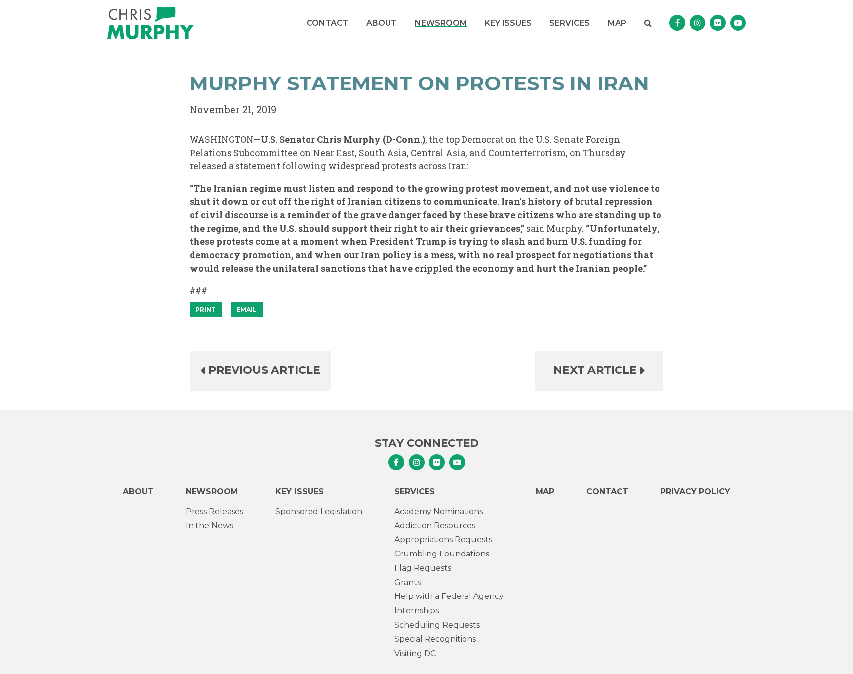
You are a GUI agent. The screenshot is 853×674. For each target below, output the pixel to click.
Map (617, 23)
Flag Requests (422, 568)
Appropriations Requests (443, 539)
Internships (416, 610)
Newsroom (441, 23)
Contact (328, 23)
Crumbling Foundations (441, 553)
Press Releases (214, 511)
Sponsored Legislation (318, 511)
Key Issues (508, 23)
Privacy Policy (695, 491)
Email (246, 309)
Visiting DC (415, 653)
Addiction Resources (434, 525)
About (381, 23)
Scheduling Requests (437, 625)
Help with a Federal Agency (449, 596)
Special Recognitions (435, 639)
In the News (209, 525)
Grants (407, 582)
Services (569, 23)
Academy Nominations (438, 511)
